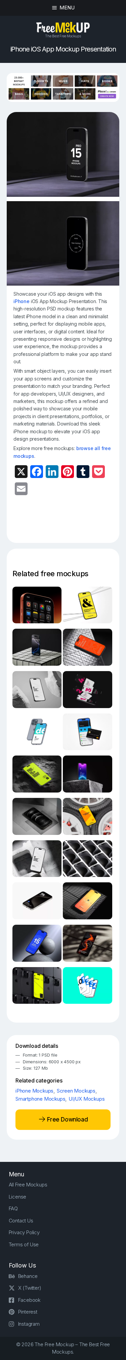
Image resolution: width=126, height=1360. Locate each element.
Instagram (29, 1324)
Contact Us (21, 1220)
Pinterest (27, 1312)
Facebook (29, 1300)
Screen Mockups (76, 1091)
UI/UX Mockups (86, 1099)
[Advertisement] (69, 523)
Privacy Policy (24, 1232)
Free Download (67, 1119)
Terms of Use (24, 1244)
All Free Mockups (28, 1184)
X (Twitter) (29, 1288)
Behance (28, 1276)
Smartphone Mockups (40, 1099)
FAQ (13, 1208)
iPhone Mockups (34, 1091)
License (18, 1196)
